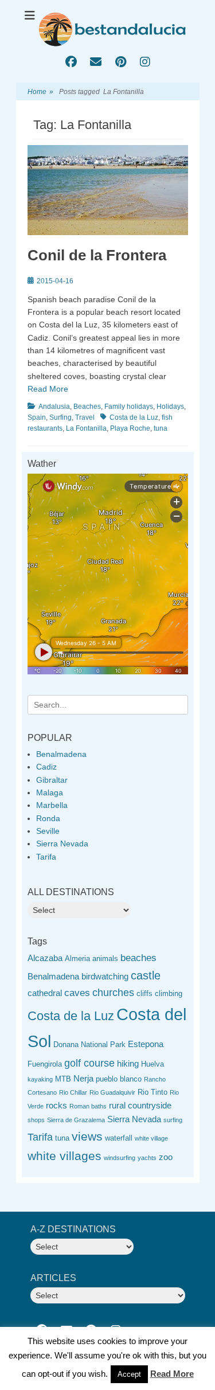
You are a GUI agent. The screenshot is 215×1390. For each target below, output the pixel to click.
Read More (48, 388)
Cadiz (46, 766)
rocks (56, 1105)
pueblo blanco (119, 1079)
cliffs (144, 993)
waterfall (118, 1138)
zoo (166, 1157)
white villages (64, 1155)
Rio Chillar (73, 1092)
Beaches (87, 407)
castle (146, 975)
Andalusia (54, 407)
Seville (48, 830)
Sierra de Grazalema (76, 1119)
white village (151, 1138)
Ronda (48, 818)
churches (113, 992)
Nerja (83, 1078)
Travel (85, 417)
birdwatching (104, 976)
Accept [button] (129, 1374)
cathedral (45, 993)
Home (40, 92)
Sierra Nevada (62, 843)
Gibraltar (52, 779)
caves (77, 992)
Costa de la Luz (134, 417)
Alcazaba (45, 958)
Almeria (77, 958)
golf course (89, 1063)
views (87, 1136)
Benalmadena (61, 754)
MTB (63, 1079)
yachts (147, 1157)
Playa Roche (130, 428)
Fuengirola (45, 1064)
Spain (37, 417)
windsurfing (119, 1157)
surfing (172, 1119)
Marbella (52, 805)
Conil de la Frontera (97, 255)
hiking (128, 1063)
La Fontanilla (86, 428)
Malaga (49, 792)
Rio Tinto (152, 1092)
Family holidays (128, 407)
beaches (138, 957)
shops (36, 1119)
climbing (168, 993)
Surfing (60, 417)
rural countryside (140, 1105)
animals (105, 958)
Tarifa (46, 856)
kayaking (40, 1079)
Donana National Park (89, 1044)
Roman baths (88, 1106)
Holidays (170, 407)
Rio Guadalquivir (112, 1092)
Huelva (152, 1064)
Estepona (145, 1044)
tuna (160, 428)
